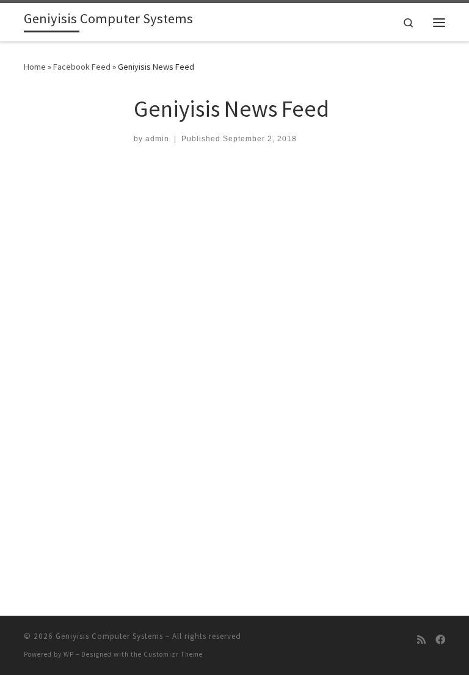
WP (69, 654)
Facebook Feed (82, 66)
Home (35, 66)
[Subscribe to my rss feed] (421, 639)
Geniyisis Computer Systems (109, 636)
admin (157, 139)
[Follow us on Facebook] (440, 639)
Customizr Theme (173, 654)
